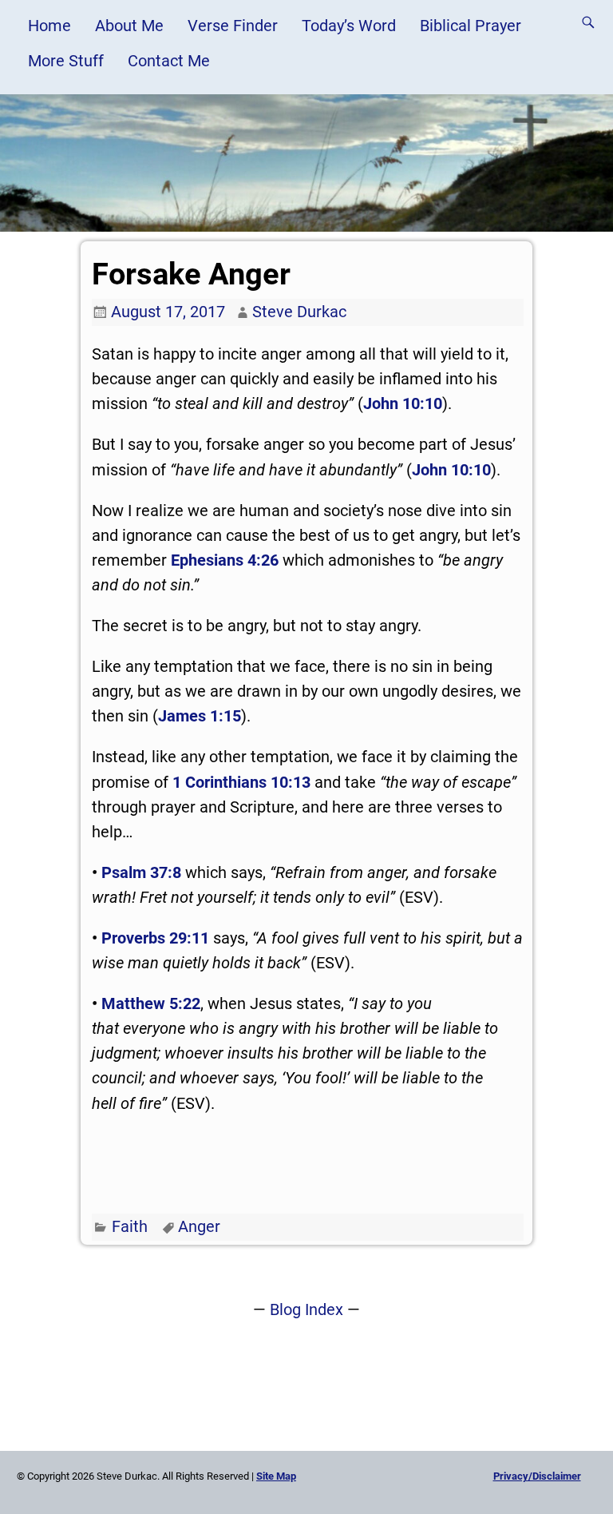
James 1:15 (199, 715)
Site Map (276, 1476)
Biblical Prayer (470, 25)
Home (49, 25)
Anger (199, 1226)
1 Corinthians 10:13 (241, 782)
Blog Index (306, 1309)
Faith (130, 1226)
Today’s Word (349, 25)
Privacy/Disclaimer (537, 1476)
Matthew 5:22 (150, 1003)
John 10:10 (402, 403)
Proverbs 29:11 (155, 938)
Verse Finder (233, 25)
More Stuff (66, 60)
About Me (129, 25)
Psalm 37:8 (141, 872)
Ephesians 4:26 (225, 560)
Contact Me (169, 60)
